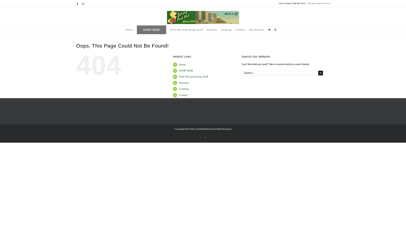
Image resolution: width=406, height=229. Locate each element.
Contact (183, 95)
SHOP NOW (186, 70)
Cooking (183, 89)
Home (182, 64)
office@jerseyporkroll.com (319, 3)
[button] (275, 30)
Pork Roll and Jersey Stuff (193, 76)
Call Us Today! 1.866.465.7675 (291, 3)
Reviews (184, 83)
